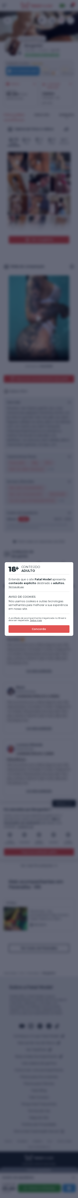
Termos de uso (16, 586)
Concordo (39, 629)
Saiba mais (36, 620)
